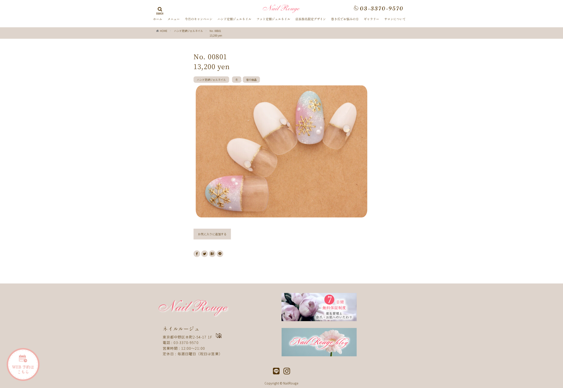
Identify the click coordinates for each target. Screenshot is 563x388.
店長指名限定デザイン (310, 19)
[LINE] (220, 253)
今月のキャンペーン (198, 19)
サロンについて (395, 19)
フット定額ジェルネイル (273, 19)
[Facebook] (197, 253)
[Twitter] (204, 253)
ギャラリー (371, 19)
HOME (163, 31)
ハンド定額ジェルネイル (234, 19)
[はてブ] (212, 253)
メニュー (173, 19)
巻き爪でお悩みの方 (345, 19)
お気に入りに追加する (212, 234)
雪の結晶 (251, 79)
